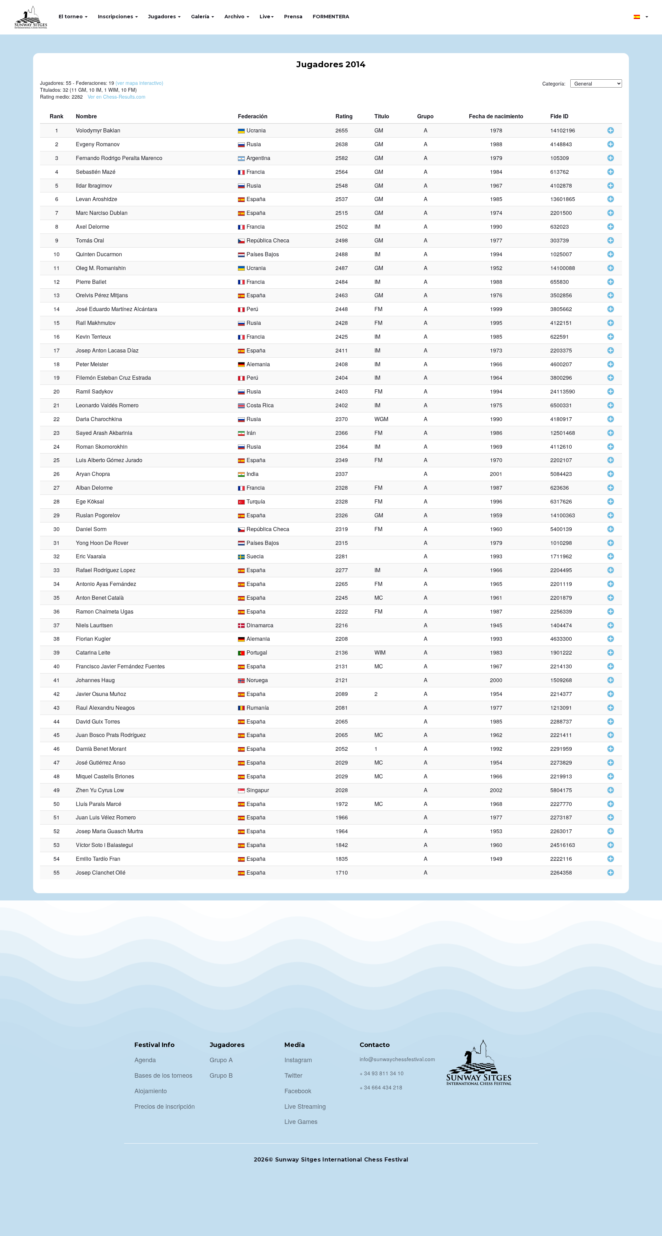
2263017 (561, 831)
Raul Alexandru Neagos (105, 707)
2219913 (561, 776)
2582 (341, 158)
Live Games (301, 1121)
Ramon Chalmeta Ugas (104, 611)
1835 (341, 859)
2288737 (561, 721)
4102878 (561, 185)
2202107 (561, 460)
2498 (341, 240)
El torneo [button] (71, 16)
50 (56, 804)
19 (56, 377)
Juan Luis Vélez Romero (106, 817)
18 (56, 364)
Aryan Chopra (93, 474)
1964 (496, 377)
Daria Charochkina (99, 419)
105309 (559, 158)
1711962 (561, 556)
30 (56, 529)
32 (56, 556)
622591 (559, 336)
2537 (341, 199)
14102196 (562, 130)
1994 (496, 254)
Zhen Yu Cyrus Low (100, 790)
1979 (496, 158)
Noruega (257, 680)
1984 (496, 172)
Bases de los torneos (163, 1074)
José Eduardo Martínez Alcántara (116, 309)
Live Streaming (305, 1106)
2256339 (561, 611)
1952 (496, 268)
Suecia (255, 556)
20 (56, 391)
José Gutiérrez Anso (101, 762)
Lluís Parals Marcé (98, 804)
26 (56, 474)
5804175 (561, 790)
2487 (341, 268)
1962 (496, 735)
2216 (341, 625)
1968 (496, 804)
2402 (341, 405)
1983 (496, 652)
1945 (496, 625)
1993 (496, 556)
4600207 (561, 364)
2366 (341, 433)
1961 (496, 597)
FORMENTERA (331, 16)
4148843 (561, 144)
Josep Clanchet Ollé (101, 872)
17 (56, 350)
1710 (341, 872)
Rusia (254, 144)
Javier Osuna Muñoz (101, 694)
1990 (496, 226)
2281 (341, 556)
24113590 (562, 391)
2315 (341, 543)
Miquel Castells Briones (105, 776)
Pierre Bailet (91, 282)
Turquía (256, 501)
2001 (496, 474)
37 (56, 625)
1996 (496, 501)
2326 (341, 515)
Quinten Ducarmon (99, 254)
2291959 (561, 748)
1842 (341, 845)
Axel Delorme (92, 226)
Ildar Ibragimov (94, 185)
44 (56, 721)
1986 (496, 433)
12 (56, 282)
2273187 (561, 817)
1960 (496, 529)
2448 (341, 309)
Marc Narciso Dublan (102, 213)
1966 (496, 364)
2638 (341, 144)
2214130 (561, 666)
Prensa (293, 16)
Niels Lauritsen (94, 625)
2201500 (561, 213)
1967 (496, 185)
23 (56, 433)
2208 (341, 638)
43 (56, 707)
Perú (252, 309)
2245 (341, 597)
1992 (496, 748)
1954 (496, 694)
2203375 (561, 350)
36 (56, 611)
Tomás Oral (90, 240)
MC (378, 597)
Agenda (145, 1059)
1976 (496, 295)
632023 (559, 226)
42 (56, 694)
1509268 (561, 680)
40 (56, 666)
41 (56, 680)
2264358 (561, 872)
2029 (341, 762)
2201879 (561, 597)
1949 (496, 859)
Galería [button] (201, 16)
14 (56, 309)
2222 (341, 611)
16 (56, 336)
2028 (341, 790)
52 (56, 831)
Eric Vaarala (91, 556)
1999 (496, 309)
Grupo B (221, 1074)
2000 (496, 680)
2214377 (561, 694)
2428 (341, 323)
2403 (341, 391)
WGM (381, 419)
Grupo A (221, 1059)
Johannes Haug (95, 680)
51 (56, 817)
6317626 (561, 501)
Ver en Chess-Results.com (117, 96)
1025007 (561, 254)
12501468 (562, 433)
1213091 (561, 707)
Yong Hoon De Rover (102, 543)
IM (377, 226)
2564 (341, 172)
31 (56, 543)
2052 (341, 748)
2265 (341, 584)
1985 (496, 199)
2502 (341, 226)
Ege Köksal (90, 501)
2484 (341, 282)
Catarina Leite (93, 652)
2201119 (561, 584)
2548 (341, 185)
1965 (496, 584)
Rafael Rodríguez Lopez (106, 570)
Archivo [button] (235, 16)
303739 (559, 240)
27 (56, 487)
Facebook (297, 1090)
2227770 (561, 804)
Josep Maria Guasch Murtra (109, 831)
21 (56, 405)
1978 (496, 130)
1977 (496, 240)
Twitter (293, 1074)
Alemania (258, 364)
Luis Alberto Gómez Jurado (109, 460)
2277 (341, 570)
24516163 (562, 845)
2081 (341, 707)
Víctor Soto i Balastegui (104, 845)
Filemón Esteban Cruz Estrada (113, 377)
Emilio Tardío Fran (98, 859)
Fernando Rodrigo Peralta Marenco (119, 158)
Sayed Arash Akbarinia (104, 433)
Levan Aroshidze (96, 199)
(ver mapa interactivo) (139, 82)
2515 (341, 213)
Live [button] (265, 16)
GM (378, 130)
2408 (341, 364)
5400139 (561, 529)
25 (56, 460)
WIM (379, 652)
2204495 (561, 570)
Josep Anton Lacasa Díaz (107, 350)
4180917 (561, 419)
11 (56, 268)
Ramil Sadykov (94, 391)
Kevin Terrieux (93, 336)
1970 (496, 460)
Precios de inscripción (164, 1106)
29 (56, 515)
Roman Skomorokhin (102, 446)
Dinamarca (260, 625)
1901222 (561, 652)
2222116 (561, 859)
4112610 (561, 446)
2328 (341, 487)
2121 (341, 680)
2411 (341, 350)
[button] (641, 16)
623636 (559, 487)
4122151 (561, 323)
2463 (341, 295)
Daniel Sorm (91, 529)
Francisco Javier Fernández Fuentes (120, 666)
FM (378, 309)
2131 (341, 666)
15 (56, 323)
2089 (341, 694)
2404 (341, 377)
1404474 (561, 625)
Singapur (258, 790)
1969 (496, 446)
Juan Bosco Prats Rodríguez (111, 735)
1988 (496, 144)
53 (56, 845)
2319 (341, 529)
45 (56, 735)
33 (56, 570)
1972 (341, 804)
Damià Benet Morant (101, 748)
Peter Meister (92, 364)
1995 (496, 323)
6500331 (561, 405)
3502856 (561, 295)
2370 (341, 419)
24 (56, 446)
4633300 (561, 638)
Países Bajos (263, 254)
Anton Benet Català (100, 597)
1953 (496, 831)
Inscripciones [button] (116, 16)
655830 (559, 282)
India (253, 474)
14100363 (562, 515)
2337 (341, 474)
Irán (251, 433)
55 (56, 872)
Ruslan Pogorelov (98, 515)
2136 (341, 652)
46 (56, 748)
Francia (256, 172)
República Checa (268, 240)
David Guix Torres (98, 721)
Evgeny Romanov (98, 144)
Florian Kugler (93, 638)
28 (56, 501)
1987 (496, 487)
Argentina (258, 158)
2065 (341, 721)
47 (56, 762)
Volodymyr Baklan (98, 130)
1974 (496, 213)
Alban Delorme (94, 487)
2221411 (561, 735)
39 (56, 652)
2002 (496, 790)
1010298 (561, 543)
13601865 (562, 199)
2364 (341, 446)
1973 (496, 350)
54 (56, 859)
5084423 (561, 474)
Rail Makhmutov (96, 323)
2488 (341, 254)
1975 (496, 405)
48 (56, 776)
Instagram (298, 1059)
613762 (559, 172)
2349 (341, 460)
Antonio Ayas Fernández (106, 584)
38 (56, 638)
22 (56, 419)
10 (56, 254)
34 (56, 584)
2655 (341, 130)
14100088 (562, 268)
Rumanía (258, 707)
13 (56, 295)
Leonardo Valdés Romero (107, 405)
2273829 (561, 762)
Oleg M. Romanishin (101, 268)
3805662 (561, 309)
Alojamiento (150, 1090)
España (256, 199)
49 (56, 790)
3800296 (561, 377)
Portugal (257, 652)
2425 (341, 336)
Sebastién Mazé (96, 172)
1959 (496, 515)
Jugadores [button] (162, 16)
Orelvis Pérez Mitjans (102, 295)
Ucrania (256, 130)
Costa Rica (260, 405)
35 (56, 597)
